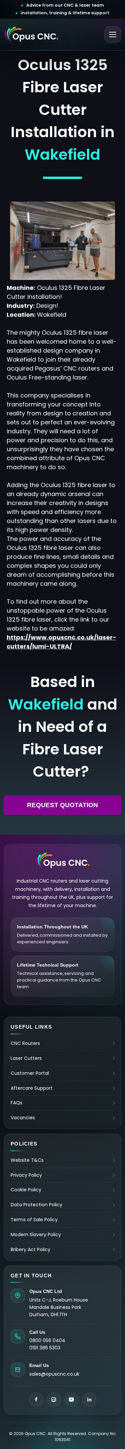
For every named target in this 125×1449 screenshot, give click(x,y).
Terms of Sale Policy (34, 1219)
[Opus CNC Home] (63, 860)
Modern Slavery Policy (36, 1234)
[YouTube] (71, 1400)
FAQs (16, 1102)
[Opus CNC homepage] (31, 34)
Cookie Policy (26, 1189)
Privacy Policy (26, 1175)
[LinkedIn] (89, 1400)
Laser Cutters (26, 1058)
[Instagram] (54, 1400)
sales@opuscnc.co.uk (54, 1374)
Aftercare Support (32, 1088)
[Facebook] (36, 1400)
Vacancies (23, 1117)
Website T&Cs (27, 1160)
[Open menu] (112, 34)
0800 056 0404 (47, 1340)
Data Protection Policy (36, 1204)
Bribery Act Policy (30, 1249)
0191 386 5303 (44, 1347)
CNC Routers (25, 1043)
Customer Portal (30, 1073)
